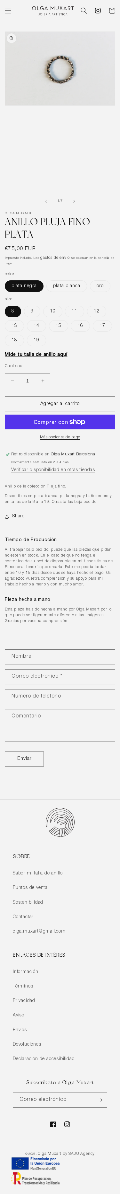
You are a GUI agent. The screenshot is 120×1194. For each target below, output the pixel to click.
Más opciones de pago (60, 437)
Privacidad (24, 1001)
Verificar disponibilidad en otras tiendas (53, 470)
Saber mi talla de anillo (38, 873)
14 (36, 326)
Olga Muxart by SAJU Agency (66, 1154)
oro (100, 286)
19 (36, 340)
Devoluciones (27, 1044)
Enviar (24, 758)
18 (14, 340)
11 (74, 311)
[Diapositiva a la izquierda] (46, 201)
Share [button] (18, 516)
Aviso (18, 1015)
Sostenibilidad (28, 902)
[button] (8, 11)
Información (25, 972)
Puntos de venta (30, 888)
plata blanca (66, 286)
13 (14, 326)
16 (80, 326)
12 (97, 311)
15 (58, 326)
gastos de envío (55, 258)
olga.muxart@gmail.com (39, 931)
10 (53, 311)
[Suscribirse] (100, 1100)
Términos (23, 986)
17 (102, 326)
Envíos (20, 1030)
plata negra (24, 286)
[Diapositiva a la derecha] (74, 201)
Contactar (23, 917)
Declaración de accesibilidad (44, 1059)
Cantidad (13, 366)
